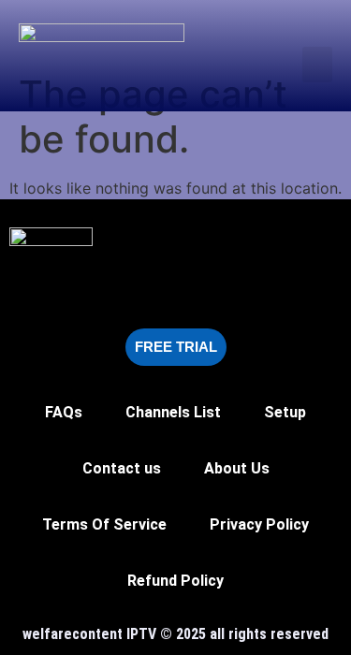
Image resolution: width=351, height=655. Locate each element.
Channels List (173, 412)
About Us (237, 468)
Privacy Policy (259, 524)
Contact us (121, 468)
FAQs (63, 412)
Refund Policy (175, 581)
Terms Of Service (104, 524)
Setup (285, 412)
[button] (317, 64)
